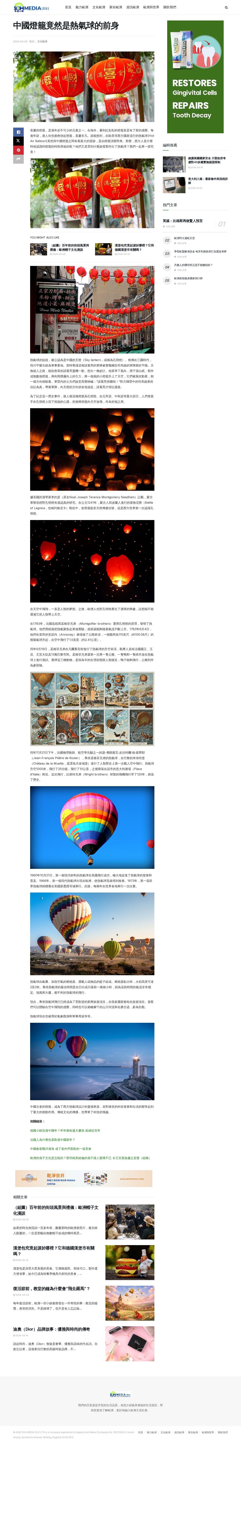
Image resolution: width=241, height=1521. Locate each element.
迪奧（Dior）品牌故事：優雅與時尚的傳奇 (51, 1329)
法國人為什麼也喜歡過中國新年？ (52, 1140)
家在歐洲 (115, 7)
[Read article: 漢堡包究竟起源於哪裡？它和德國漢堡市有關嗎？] (103, 249)
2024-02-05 (20, 41)
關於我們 (169, 7)
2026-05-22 (123, 254)
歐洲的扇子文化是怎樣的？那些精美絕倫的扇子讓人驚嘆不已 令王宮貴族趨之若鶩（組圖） (91, 1158)
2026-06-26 (59, 254)
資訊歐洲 (132, 7)
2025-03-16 (196, 167)
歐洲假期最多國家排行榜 (188, 278)
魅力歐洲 (82, 7)
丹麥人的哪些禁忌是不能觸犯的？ (193, 264)
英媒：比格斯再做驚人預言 (183, 221)
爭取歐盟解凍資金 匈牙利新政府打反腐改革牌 (200, 251)
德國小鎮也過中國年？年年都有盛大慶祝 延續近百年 (65, 1130)
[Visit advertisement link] (83, 1178)
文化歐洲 (98, 7)
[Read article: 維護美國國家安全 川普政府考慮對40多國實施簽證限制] (174, 164)
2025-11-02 (196, 188)
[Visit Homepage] (32, 7)
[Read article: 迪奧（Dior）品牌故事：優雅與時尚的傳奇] (129, 1343)
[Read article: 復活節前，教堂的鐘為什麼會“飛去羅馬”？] (129, 1303)
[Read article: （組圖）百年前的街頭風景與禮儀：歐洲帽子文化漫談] (38, 249)
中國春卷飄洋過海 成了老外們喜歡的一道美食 (60, 1149)
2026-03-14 (21, 1335)
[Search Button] (226, 7)
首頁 (68, 7)
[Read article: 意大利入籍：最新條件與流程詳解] (174, 185)
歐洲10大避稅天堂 (184, 238)
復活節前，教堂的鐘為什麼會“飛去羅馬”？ (51, 1288)
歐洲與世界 (151, 7)
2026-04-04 (22, 1295)
